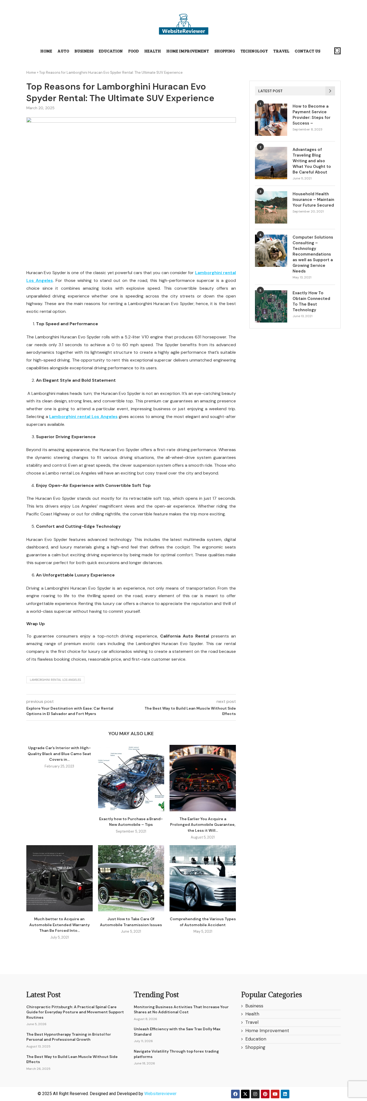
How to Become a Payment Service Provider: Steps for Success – (311, 115)
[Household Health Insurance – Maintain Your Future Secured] (271, 207)
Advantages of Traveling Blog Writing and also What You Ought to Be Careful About (312, 161)
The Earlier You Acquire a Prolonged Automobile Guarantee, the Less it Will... (202, 824)
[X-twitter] (245, 1094)
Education (111, 51)
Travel (281, 51)
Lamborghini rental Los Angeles (55, 680)
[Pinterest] (265, 1094)
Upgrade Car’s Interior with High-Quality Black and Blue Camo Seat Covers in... (59, 753)
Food (133, 51)
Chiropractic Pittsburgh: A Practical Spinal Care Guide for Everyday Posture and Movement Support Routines (75, 1012)
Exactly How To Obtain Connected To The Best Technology (311, 301)
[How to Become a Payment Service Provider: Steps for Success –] (271, 120)
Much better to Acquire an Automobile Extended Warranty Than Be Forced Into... (59, 924)
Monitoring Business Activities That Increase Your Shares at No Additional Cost (181, 1009)
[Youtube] (275, 1094)
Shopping (224, 51)
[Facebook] (235, 1094)
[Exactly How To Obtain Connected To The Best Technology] (271, 306)
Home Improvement (187, 51)
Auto (63, 51)
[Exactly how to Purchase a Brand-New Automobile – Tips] (131, 778)
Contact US (307, 51)
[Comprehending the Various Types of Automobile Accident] (203, 878)
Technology (254, 51)
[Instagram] (255, 1094)
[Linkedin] (285, 1094)
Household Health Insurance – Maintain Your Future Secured (313, 199)
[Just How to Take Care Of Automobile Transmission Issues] (131, 878)
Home (46, 51)
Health (152, 51)
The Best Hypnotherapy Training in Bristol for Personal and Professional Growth (68, 1037)
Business (83, 51)
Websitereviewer (160, 1093)
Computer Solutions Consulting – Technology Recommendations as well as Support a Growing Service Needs (313, 254)
